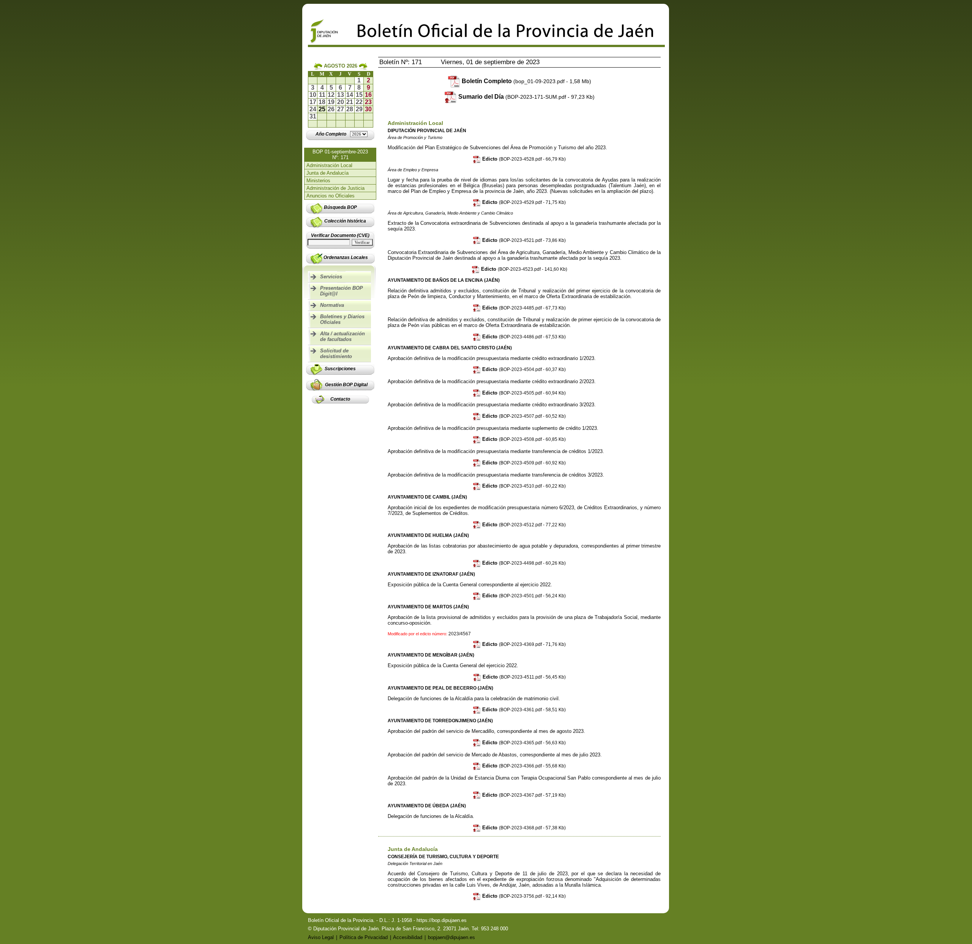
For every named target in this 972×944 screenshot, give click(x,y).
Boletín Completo (526, 81)
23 (368, 102)
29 (359, 109)
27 (340, 109)
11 (322, 95)
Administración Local (329, 165)
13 (340, 95)
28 (349, 109)
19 (331, 102)
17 (312, 102)
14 (349, 95)
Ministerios (318, 180)
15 (359, 95)
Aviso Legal (321, 937)
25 (322, 109)
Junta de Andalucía (327, 173)
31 (312, 116)
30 (368, 109)
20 (340, 102)
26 (331, 109)
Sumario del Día (526, 96)
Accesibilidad (407, 937)
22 (359, 102)
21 (349, 102)
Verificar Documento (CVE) (340, 235)
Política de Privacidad (363, 937)
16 (368, 95)
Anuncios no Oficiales (330, 196)
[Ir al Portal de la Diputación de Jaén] (324, 42)
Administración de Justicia (335, 188)
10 (312, 95)
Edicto (523, 159)
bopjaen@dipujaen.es (451, 937)
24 (312, 109)
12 (331, 95)
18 (322, 102)
